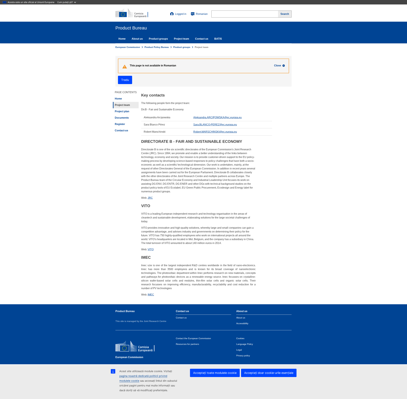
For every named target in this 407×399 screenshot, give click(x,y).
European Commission (127, 47)
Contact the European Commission (193, 338)
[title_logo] (134, 13)
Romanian (199, 14)
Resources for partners (187, 344)
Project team (181, 38)
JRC (150, 197)
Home (122, 38)
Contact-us (121, 130)
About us (137, 38)
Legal (239, 350)
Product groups (158, 38)
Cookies (240, 338)
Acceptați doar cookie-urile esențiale (268, 372)
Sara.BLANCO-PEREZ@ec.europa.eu (215, 124)
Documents (122, 117)
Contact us (201, 38)
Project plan (122, 111)
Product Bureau (125, 311)
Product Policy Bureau (157, 47)
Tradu (125, 80)
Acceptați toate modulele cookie (215, 372)
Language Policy (244, 344)
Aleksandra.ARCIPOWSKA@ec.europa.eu (217, 117)
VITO (151, 249)
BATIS (218, 38)
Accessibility (242, 323)
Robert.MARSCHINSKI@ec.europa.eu (215, 131)
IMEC (151, 294)
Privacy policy (243, 355)
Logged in (180, 14)
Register (120, 124)
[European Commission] (138, 347)
